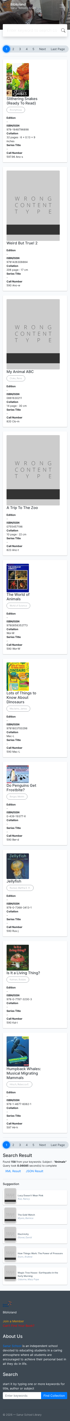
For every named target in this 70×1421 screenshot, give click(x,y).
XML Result (13, 1171)
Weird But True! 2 (22, 243)
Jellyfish (14, 881)
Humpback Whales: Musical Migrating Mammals (24, 1073)
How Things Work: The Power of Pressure (40, 1253)
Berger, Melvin (17, 796)
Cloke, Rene (16, 378)
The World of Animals (18, 596)
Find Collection (54, 1395)
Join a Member (13, 1321)
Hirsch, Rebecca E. (19, 1084)
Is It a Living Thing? (23, 973)
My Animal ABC (20, 371)
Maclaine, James (18, 708)
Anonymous (16, 109)
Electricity (23, 1234)
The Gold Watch (26, 1214)
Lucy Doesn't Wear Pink (30, 1195)
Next (42, 49)
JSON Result (34, 1171)
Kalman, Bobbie (18, 979)
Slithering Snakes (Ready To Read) (22, 100)
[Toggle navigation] (62, 6)
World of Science (18, 605)
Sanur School (12, 1346)
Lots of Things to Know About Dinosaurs (21, 697)
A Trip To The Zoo (22, 507)
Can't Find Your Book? (18, 1325)
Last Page (58, 49)
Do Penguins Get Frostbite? (21, 787)
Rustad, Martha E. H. (20, 887)
